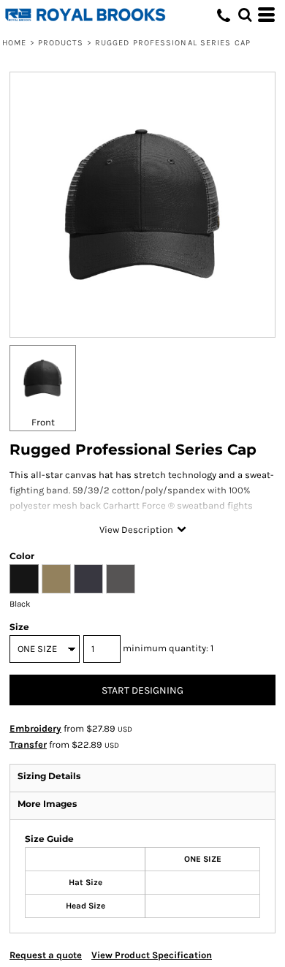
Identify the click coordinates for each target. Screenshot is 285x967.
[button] (245, 14)
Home (14, 43)
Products (61, 43)
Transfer (28, 744)
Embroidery (35, 728)
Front (43, 422)
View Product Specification (151, 954)
